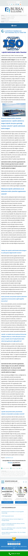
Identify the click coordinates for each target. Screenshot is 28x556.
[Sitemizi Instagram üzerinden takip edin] (16, 4)
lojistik (17, 472)
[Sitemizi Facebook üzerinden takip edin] (9, 4)
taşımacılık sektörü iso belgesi (15, 476)
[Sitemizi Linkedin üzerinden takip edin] (18, 4)
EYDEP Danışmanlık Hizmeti (8, 516)
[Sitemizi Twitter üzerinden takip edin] (12, 4)
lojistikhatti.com (9, 457)
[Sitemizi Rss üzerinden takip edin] (20, 4)
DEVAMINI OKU (7, 502)
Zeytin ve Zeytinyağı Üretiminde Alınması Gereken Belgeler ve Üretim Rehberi (13, 524)
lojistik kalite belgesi (20, 473)
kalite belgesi (11, 472)
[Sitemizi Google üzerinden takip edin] (14, 4)
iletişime (10, 462)
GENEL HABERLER (6, 468)
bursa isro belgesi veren (12, 471)
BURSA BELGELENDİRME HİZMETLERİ (9, 546)
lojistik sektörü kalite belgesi (8, 474)
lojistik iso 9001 (11, 473)
